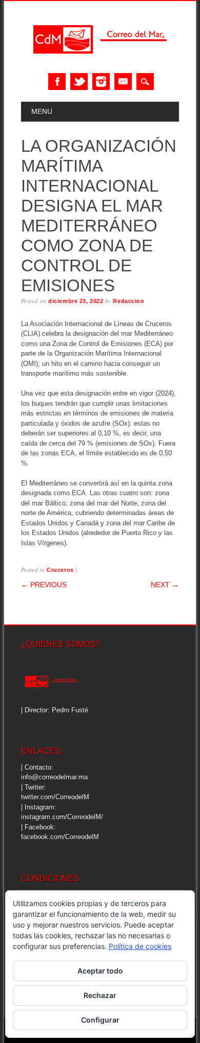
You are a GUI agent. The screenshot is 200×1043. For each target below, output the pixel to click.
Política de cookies (140, 946)
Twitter (79, 81)
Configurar (100, 1019)
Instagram (101, 81)
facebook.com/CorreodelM (60, 837)
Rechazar (100, 995)
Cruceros (60, 570)
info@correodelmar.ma (54, 777)
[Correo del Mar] (100, 62)
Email (123, 81)
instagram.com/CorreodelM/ (62, 817)
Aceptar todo (100, 970)
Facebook (57, 81)
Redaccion (128, 301)
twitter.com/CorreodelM (55, 797)
